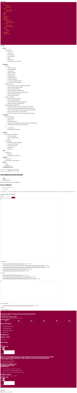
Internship (5, 18)
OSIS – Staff (8, 11)
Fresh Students (9, 21)
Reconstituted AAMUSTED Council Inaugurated (12, 275)
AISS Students (6, 19)
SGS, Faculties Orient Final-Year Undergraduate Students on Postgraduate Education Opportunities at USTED (24, 267)
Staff (7, 29)
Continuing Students (10, 22)
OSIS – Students (9, 9)
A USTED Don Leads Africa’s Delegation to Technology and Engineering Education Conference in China (23, 265)
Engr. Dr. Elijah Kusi (5, 185)
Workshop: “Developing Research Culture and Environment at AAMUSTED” (18, 305)
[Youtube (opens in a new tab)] (3, 42)
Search (1, 195)
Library (4, 12)
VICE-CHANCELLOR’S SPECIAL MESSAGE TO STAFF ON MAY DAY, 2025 (19, 278)
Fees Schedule (5, 16)
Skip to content (3, 1)
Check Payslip (5, 32)
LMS (4, 15)
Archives (2, 309)
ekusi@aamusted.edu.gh (7, 180)
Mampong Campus (6, 33)
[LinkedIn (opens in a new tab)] (3, 40)
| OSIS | (4, 8)
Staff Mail (8, 5)
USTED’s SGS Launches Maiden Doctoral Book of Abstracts (14, 269)
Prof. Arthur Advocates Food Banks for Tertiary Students (14, 263)
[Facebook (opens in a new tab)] (3, 37)
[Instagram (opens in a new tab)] (3, 39)
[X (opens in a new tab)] (3, 36)
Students (7, 30)
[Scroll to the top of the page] (0, 388)
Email (1, 349)
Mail (4, 4)
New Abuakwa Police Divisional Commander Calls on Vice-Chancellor (16, 277)
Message (2, 353)
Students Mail (8, 6)
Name (1, 347)
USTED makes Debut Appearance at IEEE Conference (13, 270)
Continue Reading (7, 194)
